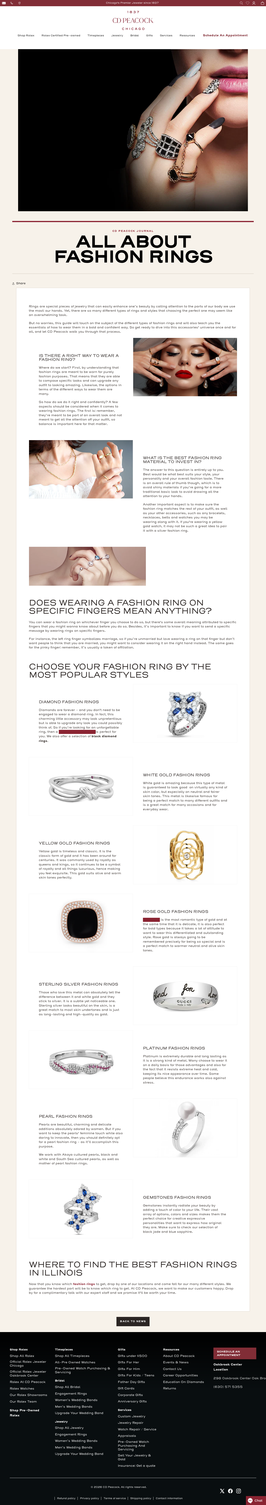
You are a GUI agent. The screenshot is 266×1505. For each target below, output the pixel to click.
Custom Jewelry (131, 1416)
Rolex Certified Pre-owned (60, 35)
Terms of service (115, 1498)
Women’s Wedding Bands (76, 1400)
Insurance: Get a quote (136, 1466)
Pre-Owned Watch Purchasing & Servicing (82, 1370)
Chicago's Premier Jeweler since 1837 (132, 2)
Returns (169, 1388)
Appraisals (127, 1436)
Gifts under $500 (132, 1356)
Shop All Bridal (67, 1387)
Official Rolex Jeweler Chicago (28, 1364)
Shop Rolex (26, 35)
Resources (187, 35)
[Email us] (4, 3)
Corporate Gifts (130, 1395)
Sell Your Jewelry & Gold (134, 1457)
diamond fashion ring (77, 732)
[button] (241, 3)
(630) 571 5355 (228, 1387)
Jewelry (117, 35)
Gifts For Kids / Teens (136, 1375)
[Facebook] (230, 1492)
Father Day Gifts (131, 1382)
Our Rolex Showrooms (28, 1395)
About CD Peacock (179, 1356)
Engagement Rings (71, 1394)
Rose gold (151, 920)
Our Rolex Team (23, 1402)
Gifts (149, 35)
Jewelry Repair (130, 1423)
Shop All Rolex (22, 1356)
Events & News (176, 1362)
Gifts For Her (128, 1362)
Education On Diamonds (183, 1382)
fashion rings (84, 1284)
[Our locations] (19, 3)
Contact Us (172, 1369)
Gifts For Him (129, 1369)
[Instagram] (238, 1492)
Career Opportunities (180, 1375)
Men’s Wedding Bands (73, 1407)
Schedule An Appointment (225, 35)
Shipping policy (140, 1498)
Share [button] (21, 283)
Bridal (134, 35)
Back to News (133, 1321)
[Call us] (12, 3)
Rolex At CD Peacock (28, 1382)
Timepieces (95, 35)
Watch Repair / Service (137, 1429)
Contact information (169, 1498)
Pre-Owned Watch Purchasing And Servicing (133, 1446)
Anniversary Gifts (132, 1401)
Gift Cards (126, 1388)
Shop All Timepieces (72, 1356)
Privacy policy (89, 1498)
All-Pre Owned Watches (75, 1362)
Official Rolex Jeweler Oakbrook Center (28, 1374)
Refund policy (66, 1498)
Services (166, 35)
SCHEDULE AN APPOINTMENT (228, 1353)
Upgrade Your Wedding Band (79, 1413)
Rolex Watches (22, 1389)
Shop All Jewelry (69, 1428)
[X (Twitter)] (222, 1492)
